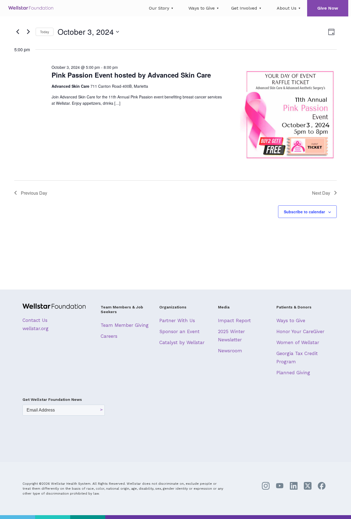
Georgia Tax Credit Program (297, 357)
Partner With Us (177, 320)
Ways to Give (201, 8)
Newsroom (230, 350)
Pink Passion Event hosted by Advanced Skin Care (131, 75)
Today (44, 31)
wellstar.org (35, 328)
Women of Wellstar (297, 342)
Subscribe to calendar (304, 211)
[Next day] (28, 32)
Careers (109, 336)
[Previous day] (17, 32)
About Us (286, 8)
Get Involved (244, 8)
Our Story (159, 8)
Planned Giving (293, 372)
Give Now (327, 8)
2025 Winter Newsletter (231, 335)
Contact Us (34, 320)
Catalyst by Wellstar (182, 342)
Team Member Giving (125, 325)
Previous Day (34, 193)
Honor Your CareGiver (300, 331)
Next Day (321, 193)
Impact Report (234, 320)
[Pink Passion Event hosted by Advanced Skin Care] (287, 113)
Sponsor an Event (179, 331)
